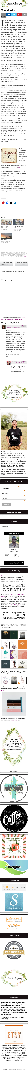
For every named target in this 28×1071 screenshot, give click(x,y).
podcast (12, 563)
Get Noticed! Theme (21, 1069)
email (17, 562)
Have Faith (4, 239)
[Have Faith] (6, 236)
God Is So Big (4, 226)
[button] (5, 634)
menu (27, 3)
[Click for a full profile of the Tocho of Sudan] (14, 547)
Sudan (16, 551)
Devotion (8, 248)
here (19, 167)
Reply (23, 326)
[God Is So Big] (6, 222)
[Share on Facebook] (9, 14)
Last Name (13, 498)
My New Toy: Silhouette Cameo (22, 263)
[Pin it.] (19, 14)
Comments (3, 15)
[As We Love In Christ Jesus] (18, 222)
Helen (13, 361)
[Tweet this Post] (14, 14)
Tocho (11, 551)
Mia (7, 326)
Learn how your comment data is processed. (13, 318)
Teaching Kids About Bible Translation (6, 263)
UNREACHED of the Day (14, 533)
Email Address (13, 488)
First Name (13, 493)
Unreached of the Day (10, 562)
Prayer (2, 250)
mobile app (21, 562)
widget (16, 563)
